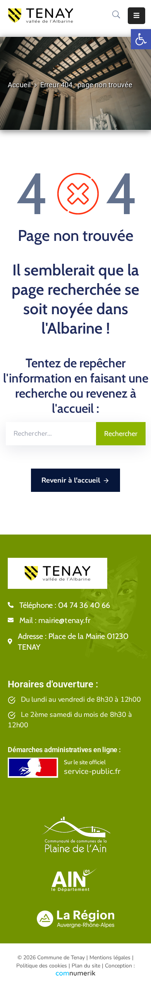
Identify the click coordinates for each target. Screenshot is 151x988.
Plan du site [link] (86, 965)
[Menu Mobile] (136, 15)
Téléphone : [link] (64, 605)
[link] (141, 39)
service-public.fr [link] (92, 771)
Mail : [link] (54, 620)
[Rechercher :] (51, 433)
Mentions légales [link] (109, 957)
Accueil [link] (19, 85)
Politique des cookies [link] (41, 965)
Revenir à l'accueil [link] (70, 480)
